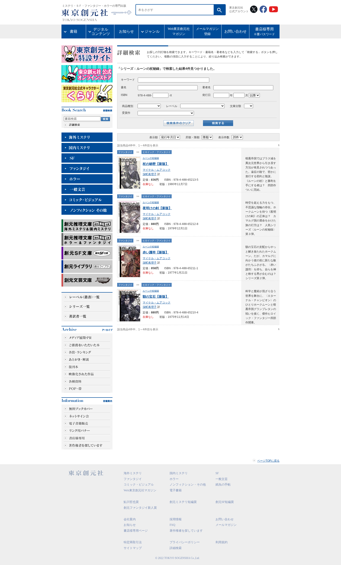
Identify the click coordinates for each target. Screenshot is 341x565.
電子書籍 (176, 490)
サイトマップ (133, 548)
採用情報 (176, 519)
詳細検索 (176, 548)
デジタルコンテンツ (100, 31)
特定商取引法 (133, 542)
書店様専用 (264, 31)
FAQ (172, 525)
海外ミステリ (133, 473)
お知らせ (126, 31)
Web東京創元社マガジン (179, 31)
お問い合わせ (235, 31)
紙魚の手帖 (223, 484)
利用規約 (222, 542)
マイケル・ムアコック (156, 169)
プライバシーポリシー (185, 542)
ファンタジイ (125, 152)
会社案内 (130, 519)
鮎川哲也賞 (131, 502)
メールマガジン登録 (207, 31)
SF (217, 473)
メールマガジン (226, 525)
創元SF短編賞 (225, 502)
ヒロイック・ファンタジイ (156, 152)
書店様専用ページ (136, 530)
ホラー (174, 479)
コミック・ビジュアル (139, 484)
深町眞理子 (150, 174)
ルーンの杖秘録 (151, 158)
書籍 (73, 31)
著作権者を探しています (186, 530)
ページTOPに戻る (268, 460)
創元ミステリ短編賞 (183, 502)
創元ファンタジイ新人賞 (140, 507)
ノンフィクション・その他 (188, 484)
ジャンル (152, 31)
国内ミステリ (179, 473)
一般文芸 (222, 479)
